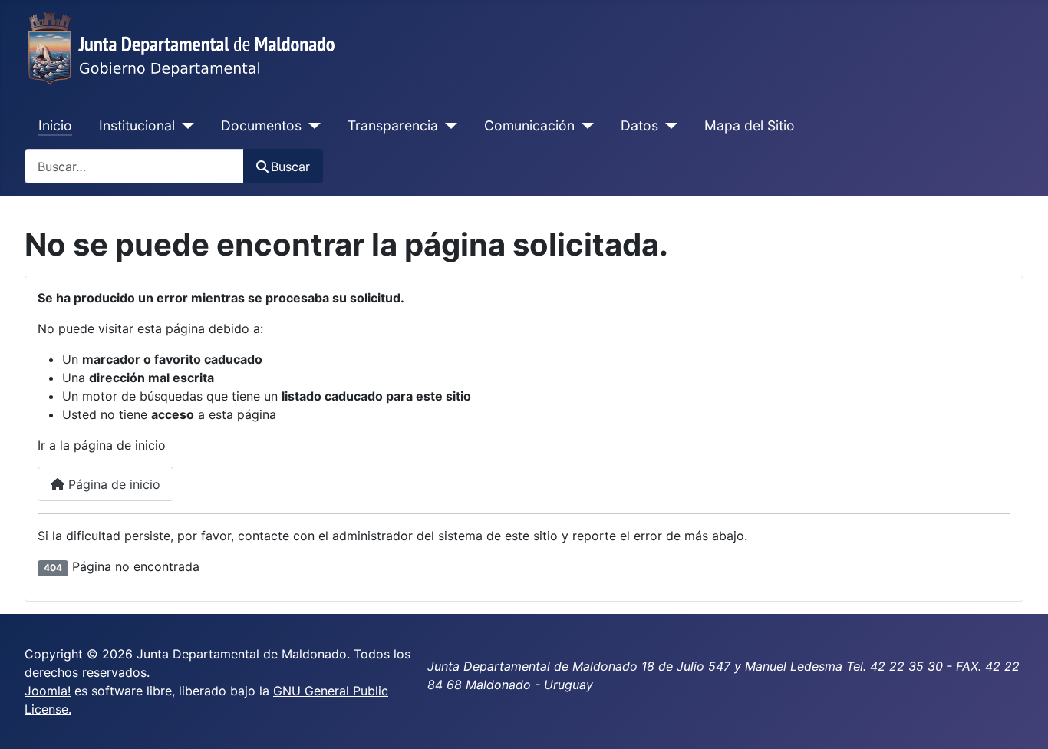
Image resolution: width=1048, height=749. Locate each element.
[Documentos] (311, 126)
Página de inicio (112, 484)
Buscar (290, 166)
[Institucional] (184, 126)
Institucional (137, 125)
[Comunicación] (584, 126)
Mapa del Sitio (749, 125)
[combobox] (134, 166)
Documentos (261, 125)
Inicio (55, 125)
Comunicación (529, 125)
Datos (639, 125)
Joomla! (48, 690)
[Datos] (667, 126)
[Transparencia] (447, 126)
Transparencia (393, 125)
